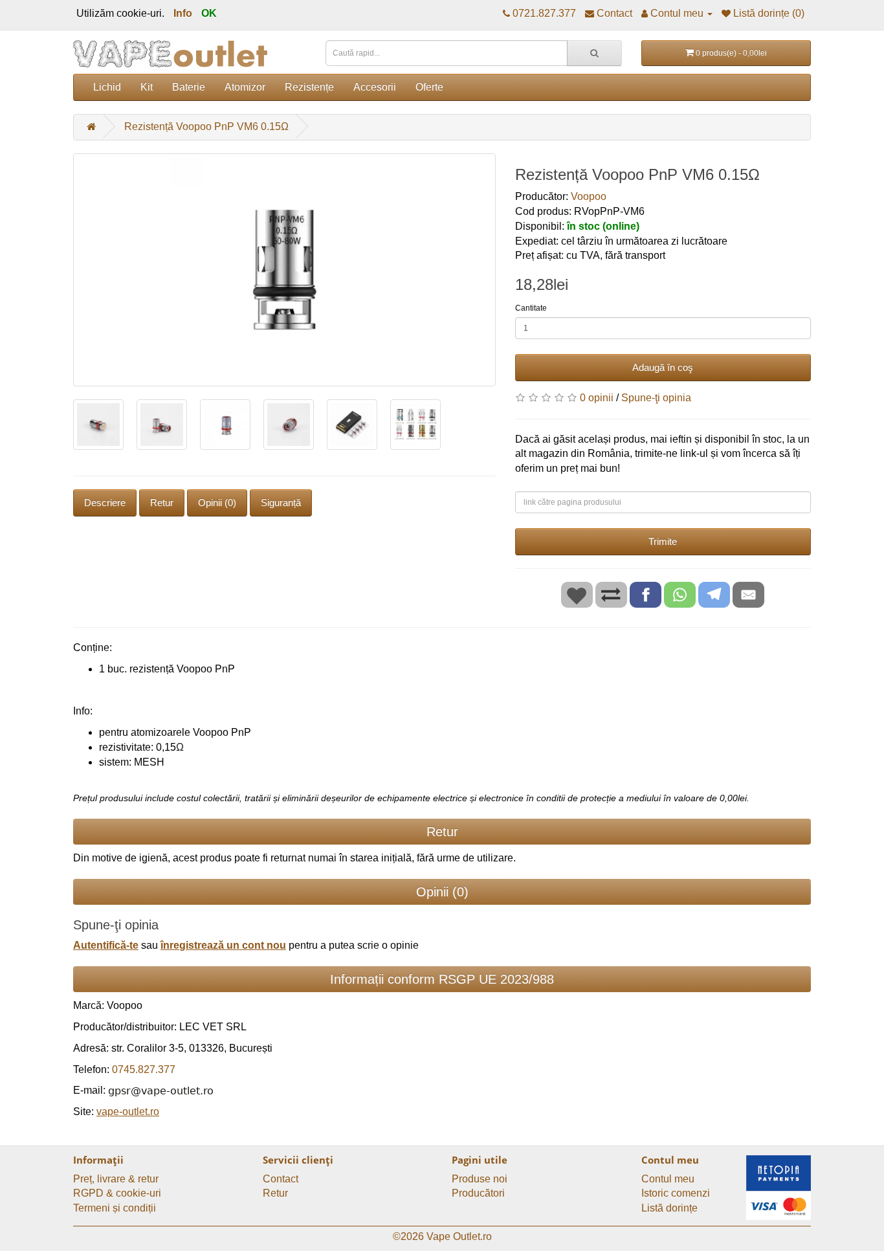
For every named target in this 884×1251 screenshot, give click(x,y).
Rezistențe (309, 87)
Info (182, 13)
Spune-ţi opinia (656, 397)
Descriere (105, 502)
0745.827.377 (143, 1069)
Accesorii (374, 87)
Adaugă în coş (662, 367)
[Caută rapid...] (594, 53)
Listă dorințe (669, 1207)
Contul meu (667, 1178)
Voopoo (588, 196)
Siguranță (281, 502)
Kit (146, 87)
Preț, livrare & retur (116, 1178)
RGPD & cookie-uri (117, 1193)
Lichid (107, 87)
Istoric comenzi (675, 1193)
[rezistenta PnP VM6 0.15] (284, 269)
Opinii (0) (217, 502)
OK (209, 13)
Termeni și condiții (114, 1207)
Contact (280, 1178)
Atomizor (245, 87)
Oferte (429, 87)
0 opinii (596, 397)
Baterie (188, 87)
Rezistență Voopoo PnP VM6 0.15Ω (206, 126)
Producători (478, 1193)
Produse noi (479, 1178)
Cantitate (531, 308)
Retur (161, 502)
